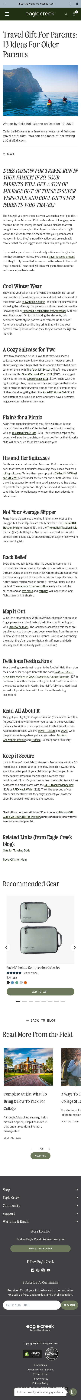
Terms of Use (40, 1374)
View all (40, 1155)
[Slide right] (49, 1149)
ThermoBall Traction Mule (62, 527)
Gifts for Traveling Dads (16, 850)
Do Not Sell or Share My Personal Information (40, 1387)
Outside (35, 739)
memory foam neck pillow (33, 586)
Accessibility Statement (41, 1369)
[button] (74, 14)
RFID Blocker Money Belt (58, 784)
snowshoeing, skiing (33, 301)
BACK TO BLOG (43, 1020)
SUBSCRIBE (69, 1305)
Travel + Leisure (46, 730)
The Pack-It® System (39, 369)
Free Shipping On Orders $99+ (36, 3)
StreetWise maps (18, 626)
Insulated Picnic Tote (24, 432)
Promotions (40, 1365)
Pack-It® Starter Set (54, 392)
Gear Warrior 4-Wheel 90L (37, 374)
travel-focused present (62, 256)
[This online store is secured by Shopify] (32, 1357)
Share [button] (11, 154)
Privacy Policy (40, 1378)
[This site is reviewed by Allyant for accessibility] (51, 1360)
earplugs (43, 590)
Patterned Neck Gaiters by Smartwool (44, 310)
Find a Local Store (40, 1248)
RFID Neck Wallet (23, 789)
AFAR (64, 730)
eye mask (27, 590)
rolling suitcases (12, 473)
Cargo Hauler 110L (37, 378)
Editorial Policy (40, 1383)
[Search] (66, 14)
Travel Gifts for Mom (15, 859)
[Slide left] (32, 1149)
